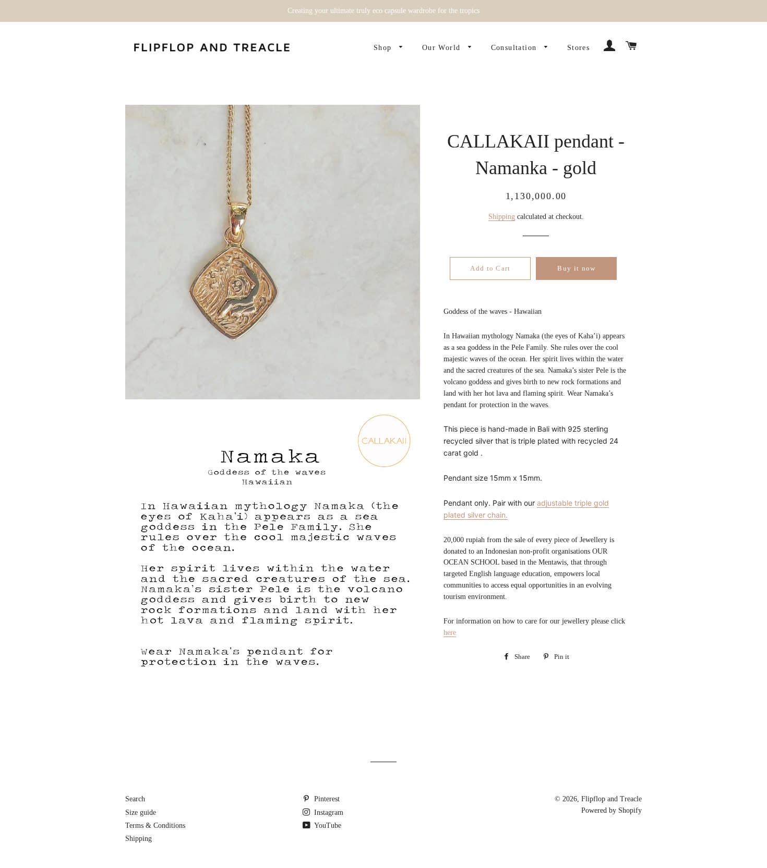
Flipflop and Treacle (611, 799)
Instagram (327, 812)
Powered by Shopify (611, 810)
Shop (384, 48)
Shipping (501, 217)
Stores (578, 48)
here (450, 633)
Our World (442, 48)
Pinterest (326, 799)
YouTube (327, 825)
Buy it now (576, 268)
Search (135, 799)
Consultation (515, 48)
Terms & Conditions (155, 825)
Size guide (140, 812)
